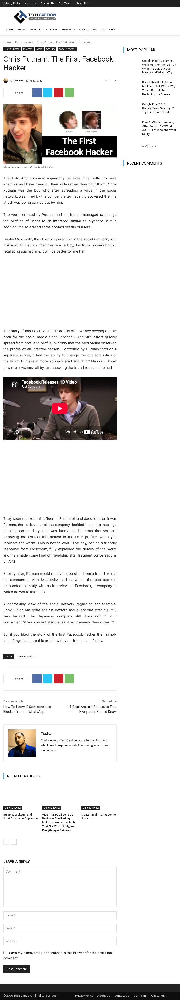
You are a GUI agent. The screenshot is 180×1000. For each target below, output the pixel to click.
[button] (171, 29)
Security (50, 49)
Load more (148, 146)
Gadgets (68, 29)
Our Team (65, 3)
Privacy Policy (12, 3)
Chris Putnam (25, 656)
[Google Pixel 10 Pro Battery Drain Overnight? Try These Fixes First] (131, 108)
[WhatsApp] (69, 92)
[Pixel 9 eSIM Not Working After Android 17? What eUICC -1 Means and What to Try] (131, 126)
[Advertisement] (60, 293)
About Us (30, 3)
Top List (51, 29)
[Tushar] (6, 80)
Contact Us (47, 3)
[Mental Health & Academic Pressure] (99, 797)
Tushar (18, 80)
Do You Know (24, 42)
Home (7, 42)
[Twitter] (47, 92)
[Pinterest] (58, 92)
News (22, 29)
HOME (9, 29)
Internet (27, 49)
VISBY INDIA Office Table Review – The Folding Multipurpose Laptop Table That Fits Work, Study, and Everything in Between (58, 822)
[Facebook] (37, 92)
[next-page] (14, 842)
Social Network (67, 49)
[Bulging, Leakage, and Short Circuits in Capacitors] (21, 797)
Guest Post (83, 3)
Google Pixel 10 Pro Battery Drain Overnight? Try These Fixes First (158, 108)
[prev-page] (6, 842)
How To (35, 29)
